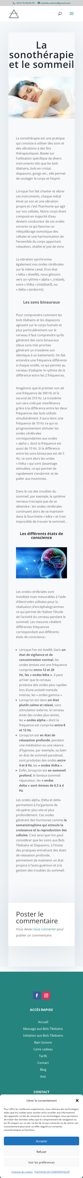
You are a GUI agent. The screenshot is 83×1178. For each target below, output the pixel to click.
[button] (77, 1100)
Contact (43, 1063)
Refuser (41, 1152)
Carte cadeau (43, 1049)
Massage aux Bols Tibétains (43, 1029)
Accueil (43, 1022)
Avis (43, 1076)
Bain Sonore (43, 1042)
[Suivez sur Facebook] (37, 995)
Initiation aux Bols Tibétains (43, 1035)
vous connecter (44, 929)
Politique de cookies (22, 1172)
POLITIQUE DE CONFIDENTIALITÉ (52, 1172)
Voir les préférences (41, 1162)
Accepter (41, 1141)
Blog (43, 1069)
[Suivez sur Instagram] (46, 995)
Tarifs (43, 1056)
